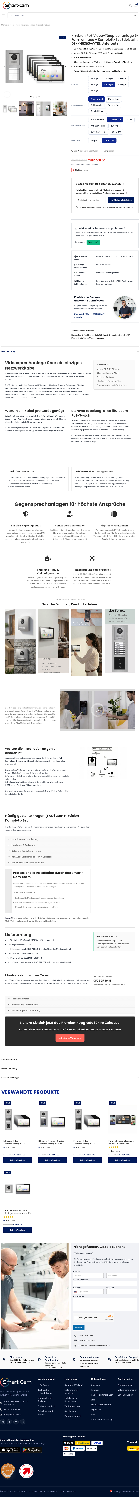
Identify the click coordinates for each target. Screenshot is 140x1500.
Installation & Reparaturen (71, 1399)
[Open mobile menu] (3, 15)
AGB (93, 1414)
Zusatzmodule (78, 105)
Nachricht (79, 1296)
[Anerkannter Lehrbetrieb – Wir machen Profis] (26, 1471)
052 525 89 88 (81, 313)
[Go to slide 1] (31, 96)
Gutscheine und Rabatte (45, 1412)
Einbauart (76, 140)
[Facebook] (9, 1421)
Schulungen (70, 1411)
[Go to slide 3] (36, 96)
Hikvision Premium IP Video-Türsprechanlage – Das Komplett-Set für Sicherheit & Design (52, 1145)
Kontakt (95, 1390)
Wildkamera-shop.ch (127, 1390)
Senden (78, 1327)
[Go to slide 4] (39, 96)
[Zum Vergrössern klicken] (7, 94)
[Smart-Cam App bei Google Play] (32, 1450)
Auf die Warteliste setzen (121, 200)
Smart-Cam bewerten (101, 1404)
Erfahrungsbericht (46, 1406)
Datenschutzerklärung (98, 207)
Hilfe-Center (43, 1385)
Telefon (77, 1288)
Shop (12, 25)
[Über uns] (8, 1471)
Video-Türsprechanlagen (25, 25)
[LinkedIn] (22, 1421)
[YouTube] (16, 1421)
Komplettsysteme (43, 25)
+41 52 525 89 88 (85, 1335)
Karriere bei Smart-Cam (102, 1395)
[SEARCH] (135, 15)
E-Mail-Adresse (81, 1280)
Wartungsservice (73, 1406)
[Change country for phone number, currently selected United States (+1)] (76, 1292)
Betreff (111, 1288)
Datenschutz (53, 1491)
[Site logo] (17, 5)
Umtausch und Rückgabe (45, 1399)
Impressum (96, 1409)
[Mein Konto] (130, 5)
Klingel (75, 84)
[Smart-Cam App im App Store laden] (10, 1450)
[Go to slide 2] (33, 96)
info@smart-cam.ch (13, 1414)
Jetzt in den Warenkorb (70, 1038)
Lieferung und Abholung (71, 1391)
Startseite (5, 25)
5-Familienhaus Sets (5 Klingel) (95, 335)
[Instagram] (2, 1421)
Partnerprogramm (73, 1416)
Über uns (95, 1385)
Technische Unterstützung (45, 1391)
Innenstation (78, 126)
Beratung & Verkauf (73, 1385)
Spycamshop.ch (125, 1395)
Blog (93, 1399)
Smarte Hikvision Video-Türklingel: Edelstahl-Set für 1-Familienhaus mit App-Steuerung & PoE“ (17, 1214)
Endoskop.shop (125, 1385)
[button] (5, 66)
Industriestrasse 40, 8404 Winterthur (16, 1403)
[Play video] (97, 710)
